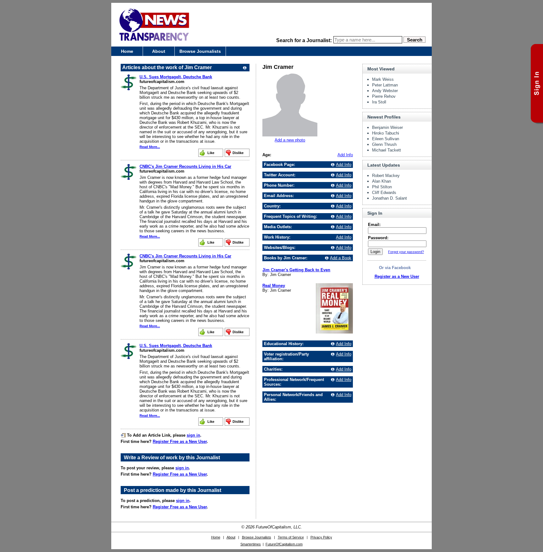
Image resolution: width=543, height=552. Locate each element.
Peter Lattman (385, 85)
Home (127, 51)
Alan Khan (381, 181)
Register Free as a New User (180, 441)
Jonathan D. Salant (389, 198)
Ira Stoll (379, 102)
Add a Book (340, 258)
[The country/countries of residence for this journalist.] (332, 206)
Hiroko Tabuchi (385, 133)
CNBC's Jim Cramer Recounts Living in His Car (185, 166)
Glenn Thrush (384, 144)
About (158, 51)
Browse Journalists (200, 51)
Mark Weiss (383, 79)
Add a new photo (290, 140)
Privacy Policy (321, 537)
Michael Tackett (386, 150)
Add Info (345, 154)
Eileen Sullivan (385, 138)
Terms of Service (291, 537)
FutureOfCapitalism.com (284, 544)
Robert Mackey (386, 175)
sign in (193, 435)
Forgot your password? (406, 252)
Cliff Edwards (384, 192)
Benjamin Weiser (387, 127)
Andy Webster (385, 90)
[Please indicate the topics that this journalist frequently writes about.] (332, 216)
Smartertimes (250, 544)
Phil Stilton (382, 187)
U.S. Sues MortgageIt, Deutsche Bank (176, 77)
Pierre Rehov (384, 96)
